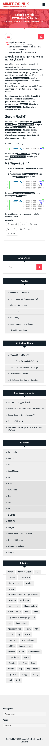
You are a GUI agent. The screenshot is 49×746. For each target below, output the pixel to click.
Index (11, 635)
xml (10, 680)
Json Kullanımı (29, 640)
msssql (12, 652)
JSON (28, 635)
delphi (29, 583)
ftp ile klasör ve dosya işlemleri (22, 617)
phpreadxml (35, 652)
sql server (13, 674)
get (10, 623)
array (11, 572)
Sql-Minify (14, 318)
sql (21, 669)
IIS (37, 629)
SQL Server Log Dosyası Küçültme (24, 380)
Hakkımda (12, 452)
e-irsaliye (25, 600)
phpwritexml (14, 657)
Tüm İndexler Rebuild (19, 374)
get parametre (15, 629)
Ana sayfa (8, 21)
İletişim (11, 552)
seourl (11, 669)
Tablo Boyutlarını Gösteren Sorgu (24, 367)
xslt (18, 680)
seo (33, 663)
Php (10, 509)
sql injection (33, 669)
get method (22, 623)
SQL (9, 465)
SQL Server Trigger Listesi (19, 402)
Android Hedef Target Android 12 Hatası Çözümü (24, 58)
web (10, 477)
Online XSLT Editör (15, 421)
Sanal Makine (13, 471)
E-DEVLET (12, 515)
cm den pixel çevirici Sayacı (21, 324)
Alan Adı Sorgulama (18, 305)
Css (9, 496)
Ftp (36, 612)
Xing (36, 674)
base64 (12, 577)
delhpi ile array (15, 583)
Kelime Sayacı (16, 311)
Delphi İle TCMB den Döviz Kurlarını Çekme (26, 409)
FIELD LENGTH (15, 612)
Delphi (11, 42)
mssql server (25, 646)
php (22, 652)
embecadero (14, 606)
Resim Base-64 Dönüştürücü (20, 534)
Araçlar (11, 527)
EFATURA (11, 521)
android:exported (24, 45)
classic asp (25, 577)
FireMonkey (20, 42)
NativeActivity (30, 52)
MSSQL (11, 646)
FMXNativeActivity (15, 52)
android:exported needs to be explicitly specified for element (24, 48)
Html (10, 483)
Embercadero (31, 606)
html (29, 629)
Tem (41, 37)
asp (38, 572)
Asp (9, 502)
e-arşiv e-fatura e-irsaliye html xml (23, 595)
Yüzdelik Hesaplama (18, 330)
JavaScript (12, 490)
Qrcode (12, 663)
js (20, 635)
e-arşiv (12, 589)
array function (25, 572)
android (12, 45)
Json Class (13, 640)
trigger (26, 674)
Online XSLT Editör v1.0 (19, 293)
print (27, 657)
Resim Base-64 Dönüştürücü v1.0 (24, 299)
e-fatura (12, 600)
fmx (28, 612)
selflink (24, 663)
